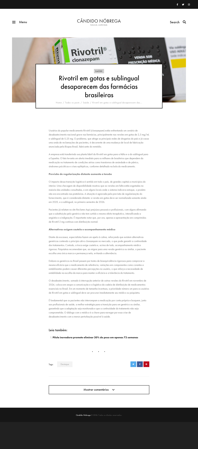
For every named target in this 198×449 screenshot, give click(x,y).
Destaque (65, 364)
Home (59, 102)
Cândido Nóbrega (83, 415)
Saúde (99, 71)
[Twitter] (183, 4)
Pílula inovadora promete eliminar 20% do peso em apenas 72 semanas (95, 337)
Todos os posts (72, 102)
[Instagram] (189, 4)
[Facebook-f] (177, 4)
